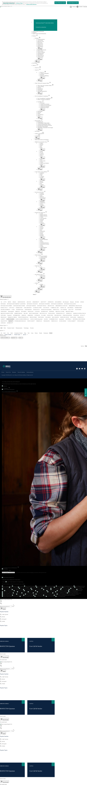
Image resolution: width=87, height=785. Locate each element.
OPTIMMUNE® (16, 315)
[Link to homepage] (6, 366)
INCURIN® (23, 311)
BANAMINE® (58, 301)
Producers (34, 32)
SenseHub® (61, 319)
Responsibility (40, 121)
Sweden (41, 241)
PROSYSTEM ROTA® (23, 317)
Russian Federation (44, 239)
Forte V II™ (70, 309)
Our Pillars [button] (40, 101)
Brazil (41, 174)
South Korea (42, 202)
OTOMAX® (37, 315)
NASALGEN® (51, 313)
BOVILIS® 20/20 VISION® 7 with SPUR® (16, 303)
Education (42, 74)
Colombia (42, 176)
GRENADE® (4, 311)
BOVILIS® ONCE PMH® (6, 305)
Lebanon (42, 153)
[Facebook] (79, 369)
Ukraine (41, 246)
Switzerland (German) (44, 244)
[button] (12, 334)
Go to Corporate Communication (8, 572)
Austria (41, 213)
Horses (36, 333)
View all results (5, 657)
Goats (32, 333)
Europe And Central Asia (40, 212)
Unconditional (40, 114)
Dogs (25, 333)
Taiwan (41, 203)
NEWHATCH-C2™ (60, 313)
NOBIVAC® (40, 45)
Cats (8, 333)
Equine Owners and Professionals (39, 33)
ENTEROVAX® (19, 309)
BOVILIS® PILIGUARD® (19, 305)
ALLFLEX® (40, 40)
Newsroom (37, 131)
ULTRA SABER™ (72, 321)
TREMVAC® (39, 321)
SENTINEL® (40, 54)
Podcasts (39, 87)
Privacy (3, 372)
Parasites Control (10, 328)
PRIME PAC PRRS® (12, 317)
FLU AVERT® (64, 309)
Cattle (11, 333)
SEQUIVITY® (41, 55)
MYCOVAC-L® (43, 313)
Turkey (41, 245)
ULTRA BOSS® (62, 321)
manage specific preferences (31, 4)
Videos (39, 115)
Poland (41, 233)
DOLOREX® (70, 307)
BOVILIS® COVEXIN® (44, 303)
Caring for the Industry (44, 106)
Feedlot (3, 621)
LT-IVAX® (37, 311)
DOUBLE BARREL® (5, 309)
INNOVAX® (40, 43)
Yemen (41, 164)
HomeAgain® (11, 311)
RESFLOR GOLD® (42, 49)
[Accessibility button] (83, 375)
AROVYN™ (43, 301)
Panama (41, 182)
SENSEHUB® (41, 53)
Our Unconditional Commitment (44, 98)
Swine (50, 333)
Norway (41, 232)
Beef (4, 333)
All (1, 301)
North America (38, 255)
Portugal (41, 234)
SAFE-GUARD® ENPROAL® (22, 319)
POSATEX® (76, 315)
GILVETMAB (78, 309)
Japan (41, 195)
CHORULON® (19, 307)
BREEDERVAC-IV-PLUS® (61, 305)
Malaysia (42, 196)
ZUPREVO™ (10, 322)
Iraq (41, 146)
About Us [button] (34, 65)
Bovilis (3, 616)
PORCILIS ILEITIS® (67, 315)
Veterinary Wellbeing (44, 75)
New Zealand (43, 197)
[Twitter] (77, 369)
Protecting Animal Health (43, 126)
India (41, 267)
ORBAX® (24, 315)
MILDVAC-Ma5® (69, 311)
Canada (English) (43, 256)
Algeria (41, 143)
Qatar (41, 159)
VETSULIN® (40, 56)
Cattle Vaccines (5, 614)
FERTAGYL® (56, 309)
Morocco (42, 154)
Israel (41, 147)
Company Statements (44, 73)
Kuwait (41, 152)
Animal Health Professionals (38, 31)
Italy (41, 230)
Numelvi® (9, 315)
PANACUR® (50, 315)
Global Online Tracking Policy (8, 3)
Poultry (40, 333)
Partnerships (40, 111)
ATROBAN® (50, 301)
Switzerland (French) (44, 242)
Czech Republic (43, 218)
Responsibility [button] (38, 120)
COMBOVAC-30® (55, 307)
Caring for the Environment (45, 105)
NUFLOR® (3, 315)
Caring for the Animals (44, 104)
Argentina (42, 172)
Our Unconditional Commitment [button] (41, 96)
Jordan (41, 151)
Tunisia (41, 162)
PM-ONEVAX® (57, 315)
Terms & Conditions (21, 372)
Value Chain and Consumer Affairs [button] (42, 83)
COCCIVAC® (46, 307)
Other (5, 328)
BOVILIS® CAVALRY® (32, 303)
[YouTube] (82, 369)
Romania (42, 235)
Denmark (42, 219)
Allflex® (14, 301)
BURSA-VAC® (4, 307)
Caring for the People (44, 107)
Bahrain (41, 144)
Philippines (42, 201)
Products (36, 38)
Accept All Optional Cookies (73, 2)
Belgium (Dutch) (43, 214)
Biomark (72, 301)
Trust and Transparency (42, 91)
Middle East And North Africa (41, 141)
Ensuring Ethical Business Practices (45, 125)
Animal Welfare (41, 86)
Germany (42, 222)
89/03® (9, 301)
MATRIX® (51, 311)
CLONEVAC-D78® (37, 307)
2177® (5, 301)
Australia (42, 193)
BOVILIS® (40, 42)
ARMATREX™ (35, 301)
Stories (39, 113)
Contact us (74, 6)
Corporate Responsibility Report (44, 124)
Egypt (41, 145)
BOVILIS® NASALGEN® (70, 303)
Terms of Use (8, 372)
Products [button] (34, 35)
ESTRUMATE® (28, 309)
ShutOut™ (11, 321)
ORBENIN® (30, 315)
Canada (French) (43, 257)
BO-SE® (77, 301)
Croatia (41, 217)
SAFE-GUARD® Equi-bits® (36, 319)
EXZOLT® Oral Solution (46, 309)
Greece (41, 226)
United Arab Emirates (44, 163)
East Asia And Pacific (39, 192)
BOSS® (82, 301)
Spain (41, 240)
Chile (41, 175)
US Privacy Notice (19, 3)
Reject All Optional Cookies (60, 2)
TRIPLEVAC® (54, 321)
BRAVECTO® (41, 41)
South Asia (37, 265)
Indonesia (42, 194)
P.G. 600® (43, 315)
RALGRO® (48, 317)
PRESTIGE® (40, 46)
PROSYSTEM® (33, 317)
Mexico (41, 181)
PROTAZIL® (41, 317)
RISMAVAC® (81, 317)
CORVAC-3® (63, 307)
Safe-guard (4, 619)
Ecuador (41, 177)
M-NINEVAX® (44, 311)
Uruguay (42, 184)
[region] (43, 3)
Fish (28, 333)
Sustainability (40, 88)
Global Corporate (38, 133)
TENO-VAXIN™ (31, 321)
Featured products (41, 39)
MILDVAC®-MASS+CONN (7, 313)
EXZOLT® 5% (36, 309)
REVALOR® (40, 51)
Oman (41, 156)
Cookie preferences (29, 372)
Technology (40, 90)
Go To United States (19, 581)
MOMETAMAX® (18, 313)
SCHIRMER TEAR (53, 319)
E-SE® (13, 309)
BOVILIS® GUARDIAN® (57, 303)
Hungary (42, 227)
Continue (4, 581)
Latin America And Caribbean (41, 171)
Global (36, 283)
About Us (37, 67)
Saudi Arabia (42, 160)
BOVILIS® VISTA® (41, 305)
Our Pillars (42, 102)
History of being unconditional (44, 99)
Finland (41, 220)
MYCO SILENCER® (33, 313)
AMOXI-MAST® (21, 301)
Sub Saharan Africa (39, 274)
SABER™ (3, 319)
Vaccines (32, 328)
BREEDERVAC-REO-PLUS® (75, 305)
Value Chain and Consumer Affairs (45, 85)
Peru (41, 183)
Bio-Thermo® (66, 301)
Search (34, 294)
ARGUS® (29, 301)
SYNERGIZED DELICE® (20, 321)
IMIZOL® (17, 311)
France (41, 221)
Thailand (42, 205)
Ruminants (46, 333)
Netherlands (42, 231)
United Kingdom (43, 247)
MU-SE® (26, 313)
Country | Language (83, 6)
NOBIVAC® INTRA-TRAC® (79, 313)
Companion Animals (18, 333)
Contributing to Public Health (43, 123)
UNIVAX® (3, 322)
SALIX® (46, 319)
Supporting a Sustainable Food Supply (45, 127)
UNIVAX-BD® (80, 321)
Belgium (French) (43, 216)
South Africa (42, 275)
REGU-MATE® (55, 317)
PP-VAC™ (82, 315)
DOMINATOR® (78, 307)
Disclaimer (14, 372)
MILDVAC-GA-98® (60, 311)
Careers (36, 135)
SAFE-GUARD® (41, 52)
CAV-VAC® (11, 307)
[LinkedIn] (84, 369)
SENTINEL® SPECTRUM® (79, 319)
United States (42, 258)
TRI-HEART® (47, 321)
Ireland (41, 228)
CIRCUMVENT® (28, 307)
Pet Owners (34, 63)
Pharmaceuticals (19, 328)
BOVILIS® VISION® (31, 305)
